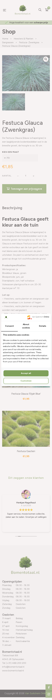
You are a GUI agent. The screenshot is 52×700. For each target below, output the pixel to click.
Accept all (26, 373)
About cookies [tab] (26, 326)
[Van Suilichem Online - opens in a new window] (38, 317)
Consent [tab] (9, 326)
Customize (26, 381)
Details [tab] (42, 326)
